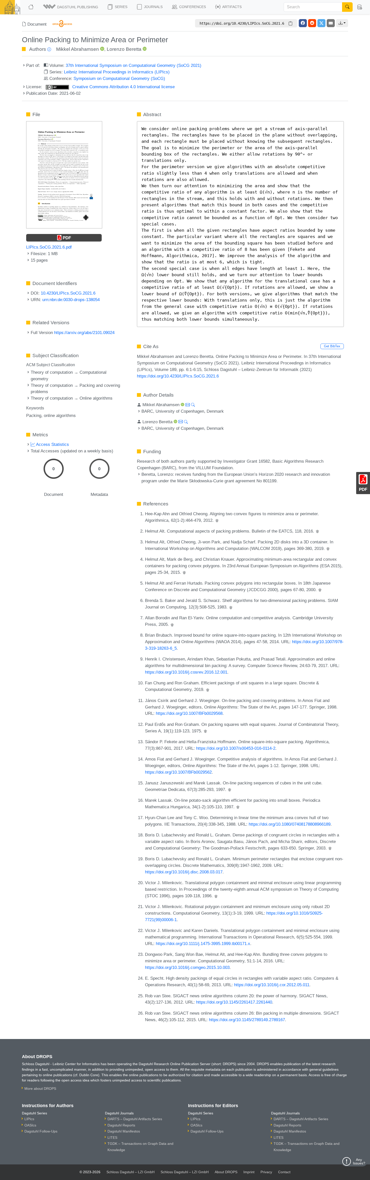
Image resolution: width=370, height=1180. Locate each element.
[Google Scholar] (217, 520)
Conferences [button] (192, 7)
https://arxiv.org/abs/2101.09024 (84, 332)
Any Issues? (359, 1161)
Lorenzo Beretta (124, 49)
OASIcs (30, 1125)
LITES (112, 1138)
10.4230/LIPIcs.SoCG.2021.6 (68, 293)
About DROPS (226, 1172)
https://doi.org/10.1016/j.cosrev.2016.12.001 (186, 672)
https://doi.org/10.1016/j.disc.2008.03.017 (184, 871)
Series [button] (120, 7)
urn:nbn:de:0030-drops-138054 (71, 299)
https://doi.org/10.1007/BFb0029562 (178, 772)
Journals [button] (153, 7)
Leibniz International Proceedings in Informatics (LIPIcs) (117, 71)
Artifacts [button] (231, 7)
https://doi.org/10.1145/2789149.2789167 (247, 1019)
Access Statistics (52, 444)
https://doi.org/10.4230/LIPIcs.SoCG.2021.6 (178, 376)
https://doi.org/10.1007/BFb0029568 (189, 713)
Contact (284, 1172)
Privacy (266, 1172)
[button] (71, 7)
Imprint (248, 1172)
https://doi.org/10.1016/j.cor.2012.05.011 (271, 984)
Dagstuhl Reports (121, 1125)
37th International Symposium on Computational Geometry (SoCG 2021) (133, 65)
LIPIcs (29, 1119)
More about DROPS (40, 1089)
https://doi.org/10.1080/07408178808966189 (289, 824)
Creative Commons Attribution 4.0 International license (123, 86)
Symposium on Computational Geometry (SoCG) (119, 78)
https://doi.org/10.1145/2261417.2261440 (234, 1002)
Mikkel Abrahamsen (77, 49)
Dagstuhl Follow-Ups (40, 1131)
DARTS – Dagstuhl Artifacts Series (134, 1119)
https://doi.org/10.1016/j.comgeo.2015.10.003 (187, 967)
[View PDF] (64, 174)
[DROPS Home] (31, 7)
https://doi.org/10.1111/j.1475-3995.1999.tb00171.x (203, 943)
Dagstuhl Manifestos (123, 1131)
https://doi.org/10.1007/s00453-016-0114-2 (235, 748)
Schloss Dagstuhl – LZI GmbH (130, 1172)
